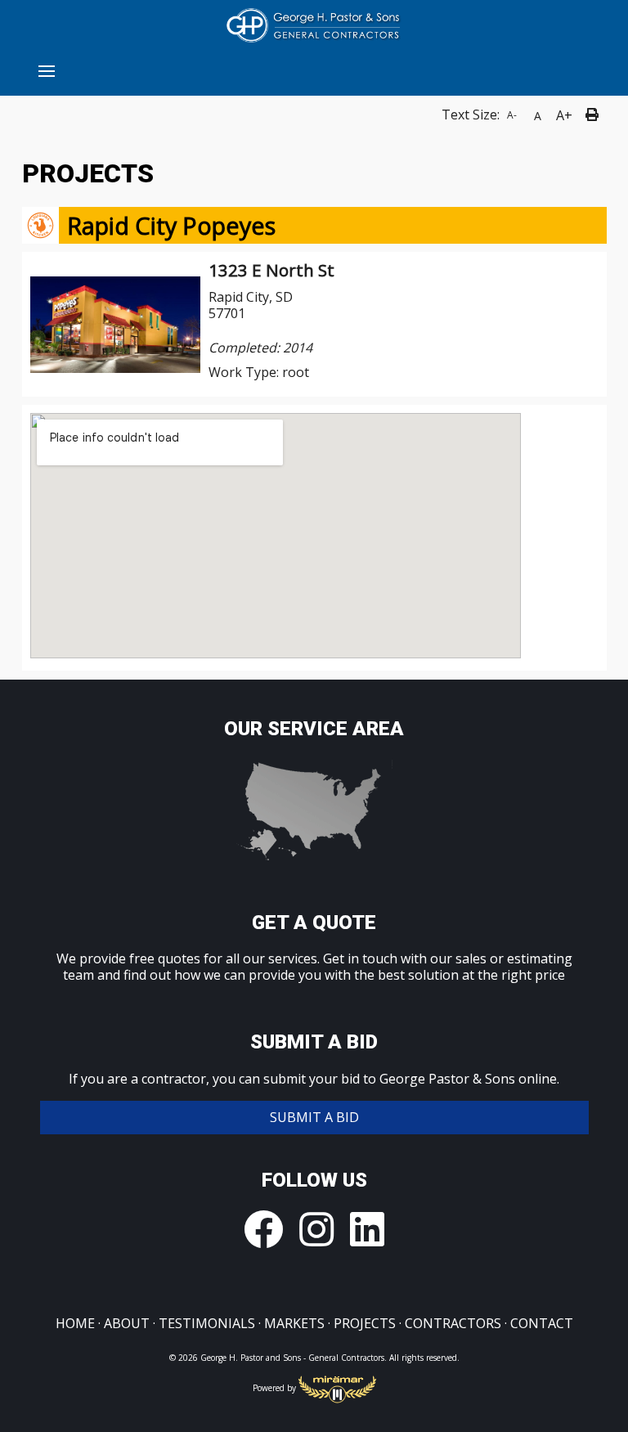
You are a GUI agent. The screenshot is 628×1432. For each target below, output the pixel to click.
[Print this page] (594, 116)
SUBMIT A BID (314, 1117)
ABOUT (127, 1323)
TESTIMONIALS (207, 1323)
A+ (564, 115)
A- (512, 115)
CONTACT (541, 1323)
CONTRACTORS (453, 1323)
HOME (75, 1323)
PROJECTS (365, 1323)
